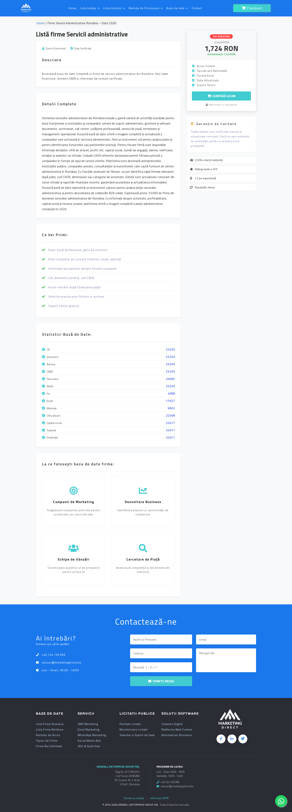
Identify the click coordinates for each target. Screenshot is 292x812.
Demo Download (56, 48)
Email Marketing (88, 729)
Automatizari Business (176, 735)
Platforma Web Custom (176, 729)
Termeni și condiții (134, 798)
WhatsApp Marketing (92, 735)
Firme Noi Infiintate (49, 746)
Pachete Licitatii (130, 724)
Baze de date (176, 8)
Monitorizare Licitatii (134, 729)
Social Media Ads (89, 740)
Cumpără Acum (223, 96)
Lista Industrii (113, 8)
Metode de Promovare (144, 8)
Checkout (254, 8)
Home (72, 8)
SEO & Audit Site (89, 746)
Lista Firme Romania (50, 724)
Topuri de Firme (46, 740)
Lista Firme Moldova (49, 729)
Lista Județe (88, 8)
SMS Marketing (88, 724)
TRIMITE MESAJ (162, 681)
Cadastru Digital (172, 724)
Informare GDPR (159, 798)
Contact (197, 8)
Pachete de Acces (48, 735)
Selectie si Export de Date (137, 735)
